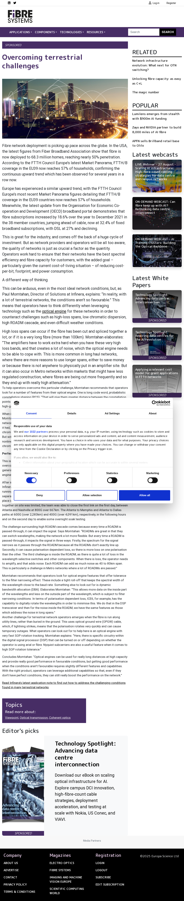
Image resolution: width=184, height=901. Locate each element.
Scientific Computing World (67, 891)
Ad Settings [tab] (112, 413)
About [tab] (153, 413)
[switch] (72, 480)
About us (11, 863)
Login (100, 863)
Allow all (144, 495)
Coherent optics (60, 717)
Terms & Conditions (19, 892)
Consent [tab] (31, 413)
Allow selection (92, 495)
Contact (10, 877)
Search (168, 32)
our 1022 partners (36, 431)
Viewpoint (12, 717)
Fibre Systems (60, 870)
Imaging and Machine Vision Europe (66, 879)
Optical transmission (34, 717)
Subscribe (103, 877)
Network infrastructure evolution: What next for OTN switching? (154, 65)
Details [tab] (71, 413)
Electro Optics (62, 863)
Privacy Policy (15, 884)
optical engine (54, 311)
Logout (102, 870)
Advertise (11, 870)
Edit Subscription (110, 884)
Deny (39, 495)
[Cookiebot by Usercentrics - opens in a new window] (154, 403)
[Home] (20, 12)
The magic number (145, 92)
